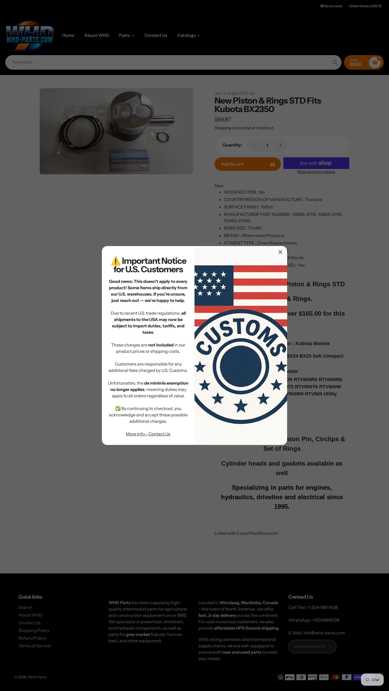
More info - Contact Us (148, 433)
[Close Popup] (280, 252)
